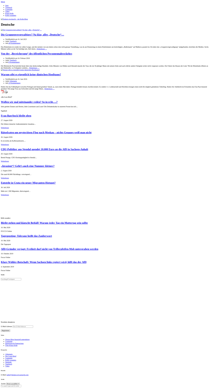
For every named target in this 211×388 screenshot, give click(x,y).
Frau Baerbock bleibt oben (16, 115)
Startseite (8, 362)
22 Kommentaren (14, 83)
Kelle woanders (10, 15)
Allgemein (13, 81)
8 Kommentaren (14, 62)
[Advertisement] (15, 206)
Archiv (3, 384)
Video (7, 11)
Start (6, 5)
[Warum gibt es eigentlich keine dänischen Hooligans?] (20, 70)
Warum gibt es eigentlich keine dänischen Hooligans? (31, 74)
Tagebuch (8, 7)
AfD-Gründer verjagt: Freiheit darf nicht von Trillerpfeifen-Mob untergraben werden (49, 249)
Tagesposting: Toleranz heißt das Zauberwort (26, 235)
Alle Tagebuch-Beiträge (9, 197)
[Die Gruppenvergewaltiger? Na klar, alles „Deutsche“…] (21, 30)
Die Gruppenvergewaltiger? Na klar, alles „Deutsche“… (32, 34)
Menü (3, 2)
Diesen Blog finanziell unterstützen (17, 339)
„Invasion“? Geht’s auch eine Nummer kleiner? (28, 166)
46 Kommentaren (14, 43)
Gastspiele (8, 9)
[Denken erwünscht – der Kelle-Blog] (14, 19)
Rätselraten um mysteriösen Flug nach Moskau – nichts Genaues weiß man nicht (46, 132)
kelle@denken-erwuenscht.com (17, 375)
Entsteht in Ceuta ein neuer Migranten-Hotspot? (28, 182)
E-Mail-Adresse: (7, 326)
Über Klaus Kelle (11, 345)
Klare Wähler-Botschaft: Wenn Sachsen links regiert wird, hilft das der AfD (43, 262)
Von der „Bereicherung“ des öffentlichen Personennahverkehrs (36, 53)
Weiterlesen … (42, 49)
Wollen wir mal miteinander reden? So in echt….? (29, 101)
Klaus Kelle (9, 13)
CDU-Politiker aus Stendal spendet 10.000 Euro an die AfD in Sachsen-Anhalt (44, 149)
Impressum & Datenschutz (14, 343)
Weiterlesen (5, 128)
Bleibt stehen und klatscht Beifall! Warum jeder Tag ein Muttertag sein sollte (44, 222)
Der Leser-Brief (10, 356)
